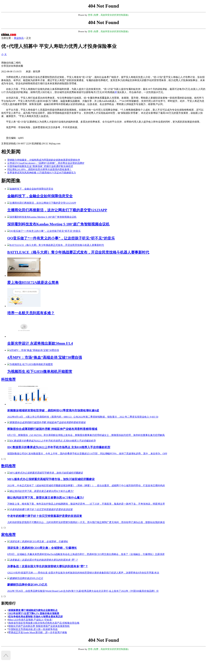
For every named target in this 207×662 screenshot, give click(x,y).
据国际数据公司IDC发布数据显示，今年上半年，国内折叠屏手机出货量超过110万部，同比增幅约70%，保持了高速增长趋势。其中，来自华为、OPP (87, 453)
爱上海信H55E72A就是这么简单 (33, 282)
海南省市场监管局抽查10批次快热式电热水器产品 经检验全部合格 (43, 623)
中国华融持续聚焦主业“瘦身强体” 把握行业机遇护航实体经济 (40, 166)
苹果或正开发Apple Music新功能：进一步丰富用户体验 (37, 632)
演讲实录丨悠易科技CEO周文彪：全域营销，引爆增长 (42, 547)
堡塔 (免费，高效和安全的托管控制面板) (108, 15)
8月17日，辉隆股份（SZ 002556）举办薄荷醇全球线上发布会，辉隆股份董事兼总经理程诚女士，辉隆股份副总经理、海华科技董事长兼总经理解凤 (86, 435)
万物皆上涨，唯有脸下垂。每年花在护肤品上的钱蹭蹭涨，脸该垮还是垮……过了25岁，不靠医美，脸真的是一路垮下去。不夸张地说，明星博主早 (86, 504)
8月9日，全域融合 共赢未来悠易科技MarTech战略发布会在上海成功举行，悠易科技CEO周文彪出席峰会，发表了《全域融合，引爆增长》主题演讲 (86, 554)
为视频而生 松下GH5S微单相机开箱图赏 (39, 371)
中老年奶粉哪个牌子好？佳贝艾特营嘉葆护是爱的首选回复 (44, 515)
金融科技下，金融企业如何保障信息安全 (40, 196)
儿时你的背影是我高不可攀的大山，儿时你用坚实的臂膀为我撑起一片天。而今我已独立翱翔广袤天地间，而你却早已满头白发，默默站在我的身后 (86, 522)
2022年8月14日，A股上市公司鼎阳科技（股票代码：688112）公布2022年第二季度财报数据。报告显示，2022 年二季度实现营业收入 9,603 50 (82, 417)
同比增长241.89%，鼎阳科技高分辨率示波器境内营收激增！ (39, 169)
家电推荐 (8, 535)
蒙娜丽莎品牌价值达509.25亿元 (27, 584)
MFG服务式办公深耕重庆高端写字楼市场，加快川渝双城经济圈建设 (51, 479)
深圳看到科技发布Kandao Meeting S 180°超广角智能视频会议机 (58, 224)
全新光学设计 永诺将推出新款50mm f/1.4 (40, 343)
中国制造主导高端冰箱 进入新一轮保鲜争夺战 (33, 629)
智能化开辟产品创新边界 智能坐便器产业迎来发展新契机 (39, 626)
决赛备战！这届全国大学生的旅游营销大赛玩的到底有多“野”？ (47, 566)
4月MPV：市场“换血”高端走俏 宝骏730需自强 (44, 357)
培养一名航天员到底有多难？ (31, 313)
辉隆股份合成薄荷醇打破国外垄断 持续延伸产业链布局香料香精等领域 (52, 428)
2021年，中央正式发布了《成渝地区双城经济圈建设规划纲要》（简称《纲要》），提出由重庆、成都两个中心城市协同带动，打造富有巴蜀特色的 (86, 485)
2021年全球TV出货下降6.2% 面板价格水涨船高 (33, 613)
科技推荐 (8, 379)
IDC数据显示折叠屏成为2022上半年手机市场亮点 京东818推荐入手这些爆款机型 (58, 447)
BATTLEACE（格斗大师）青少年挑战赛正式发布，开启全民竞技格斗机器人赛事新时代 (78, 252)
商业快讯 (19, 38)
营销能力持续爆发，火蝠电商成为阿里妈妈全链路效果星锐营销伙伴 (43, 160)
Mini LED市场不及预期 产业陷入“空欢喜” (30, 619)
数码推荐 (8, 466)
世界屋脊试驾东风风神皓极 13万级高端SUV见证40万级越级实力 (41, 172)
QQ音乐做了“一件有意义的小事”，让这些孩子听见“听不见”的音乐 (61, 238)
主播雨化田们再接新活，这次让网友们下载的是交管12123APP (57, 210)
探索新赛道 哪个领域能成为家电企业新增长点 (33, 610)
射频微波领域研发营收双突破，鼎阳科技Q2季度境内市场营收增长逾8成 (53, 410)
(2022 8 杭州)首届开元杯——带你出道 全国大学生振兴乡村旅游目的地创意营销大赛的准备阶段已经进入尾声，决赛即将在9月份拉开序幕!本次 (83, 572)
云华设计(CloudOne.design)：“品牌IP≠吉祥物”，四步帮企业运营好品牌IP (45, 163)
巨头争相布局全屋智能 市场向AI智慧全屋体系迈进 (35, 616)
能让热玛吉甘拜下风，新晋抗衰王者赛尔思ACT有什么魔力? (45, 497)
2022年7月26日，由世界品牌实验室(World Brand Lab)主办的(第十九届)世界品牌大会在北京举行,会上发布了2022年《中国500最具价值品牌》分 (83, 591)
